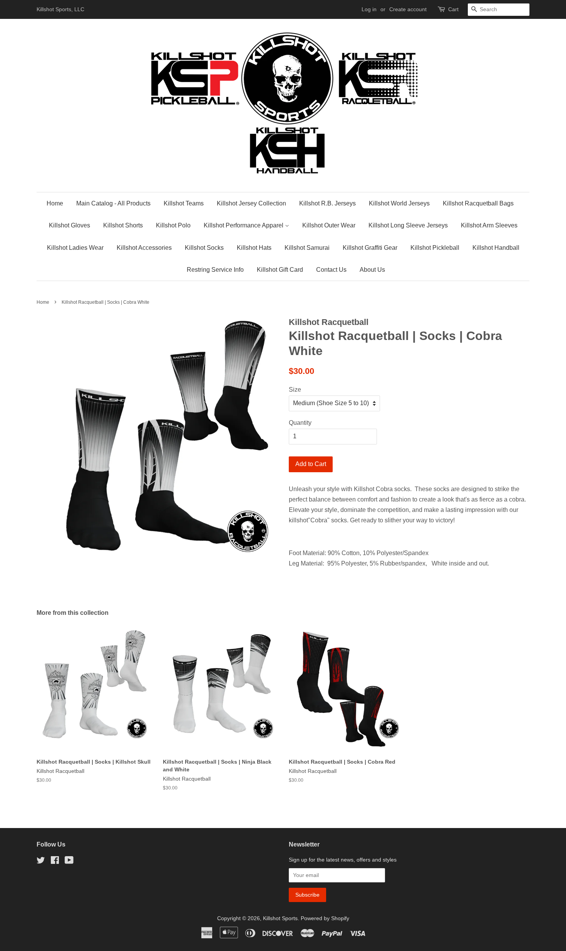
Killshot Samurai (307, 247)
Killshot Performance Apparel (244, 225)
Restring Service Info (215, 269)
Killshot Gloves (69, 225)
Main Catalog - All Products (113, 203)
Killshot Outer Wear (328, 225)
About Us (372, 269)
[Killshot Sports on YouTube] (69, 862)
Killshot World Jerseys (399, 203)
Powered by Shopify (325, 918)
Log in (369, 9)
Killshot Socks (204, 247)
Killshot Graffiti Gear (370, 247)
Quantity (300, 422)
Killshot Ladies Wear (75, 247)
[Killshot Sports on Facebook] (54, 862)
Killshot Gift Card (280, 269)
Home (55, 203)
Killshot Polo (173, 225)
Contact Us (331, 269)
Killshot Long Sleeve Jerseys (408, 225)
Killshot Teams (184, 203)
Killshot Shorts (123, 225)
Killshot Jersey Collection (251, 203)
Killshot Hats (254, 247)
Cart (453, 9)
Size (295, 389)
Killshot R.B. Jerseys (327, 203)
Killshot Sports (280, 918)
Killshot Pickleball (434, 247)
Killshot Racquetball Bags (478, 203)
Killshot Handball (495, 247)
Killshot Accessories (144, 247)
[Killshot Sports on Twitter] (41, 862)
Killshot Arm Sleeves (489, 225)
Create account (408, 9)
